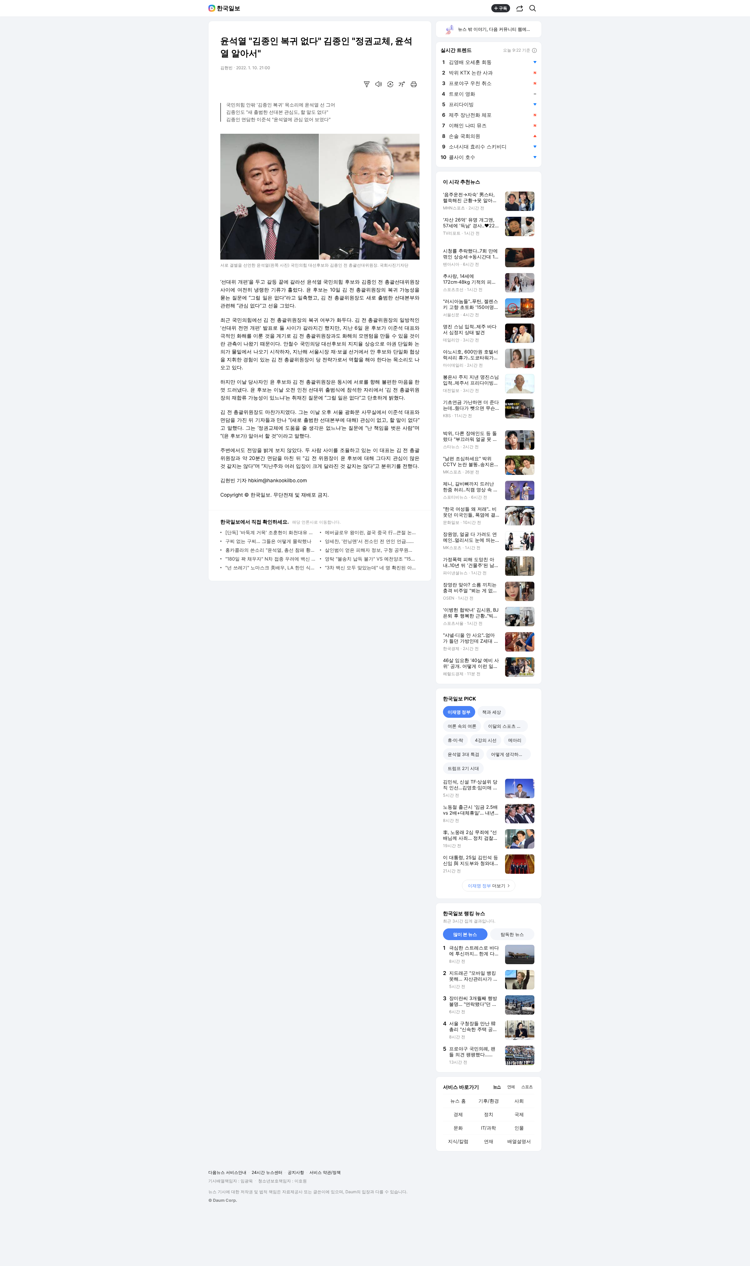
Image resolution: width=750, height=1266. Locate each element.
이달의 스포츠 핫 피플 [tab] (508, 726)
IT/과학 (488, 1128)
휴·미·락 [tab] (455, 740)
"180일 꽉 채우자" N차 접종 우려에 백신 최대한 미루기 (271, 559)
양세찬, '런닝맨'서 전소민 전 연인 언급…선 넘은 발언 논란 (371, 541)
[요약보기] (367, 84)
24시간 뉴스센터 (267, 1172)
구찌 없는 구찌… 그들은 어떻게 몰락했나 (268, 541)
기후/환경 (488, 1101)
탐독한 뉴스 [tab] (512, 934)
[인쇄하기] (414, 84)
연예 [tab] (511, 1086)
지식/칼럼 (458, 1141)
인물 (519, 1128)
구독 (503, 8)
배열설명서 (519, 1141)
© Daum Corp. (222, 1200)
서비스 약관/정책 (325, 1172)
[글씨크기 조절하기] (402, 84)
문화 (458, 1128)
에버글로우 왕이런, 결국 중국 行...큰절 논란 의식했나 (371, 532)
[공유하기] (519, 8)
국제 (519, 1114)
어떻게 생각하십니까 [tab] (511, 754)
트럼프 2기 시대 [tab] (463, 768)
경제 (458, 1114)
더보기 (486, 885)
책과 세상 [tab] (491, 712)
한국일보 (228, 8)
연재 (488, 1141)
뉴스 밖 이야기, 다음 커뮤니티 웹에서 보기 (499, 29)
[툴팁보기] (534, 50)
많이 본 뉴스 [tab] (465, 934)
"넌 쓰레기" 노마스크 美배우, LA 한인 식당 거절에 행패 (271, 568)
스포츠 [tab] (527, 1086)
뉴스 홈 (458, 1101)
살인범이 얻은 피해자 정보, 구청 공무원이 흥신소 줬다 (371, 550)
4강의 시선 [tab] (486, 740)
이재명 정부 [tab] (459, 712)
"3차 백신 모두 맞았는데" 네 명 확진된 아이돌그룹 (371, 568)
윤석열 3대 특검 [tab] (463, 754)
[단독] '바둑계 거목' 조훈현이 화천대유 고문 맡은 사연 (271, 532)
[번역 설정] (390, 84)
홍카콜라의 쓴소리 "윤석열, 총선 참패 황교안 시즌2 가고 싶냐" (271, 550)
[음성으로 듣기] (378, 84)
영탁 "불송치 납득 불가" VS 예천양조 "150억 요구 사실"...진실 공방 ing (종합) (371, 559)
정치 (488, 1114)
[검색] (534, 8)
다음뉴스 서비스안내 (227, 1172)
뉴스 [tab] (497, 1086)
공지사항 (296, 1172)
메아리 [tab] (514, 740)
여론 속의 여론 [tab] (462, 726)
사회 (519, 1101)
